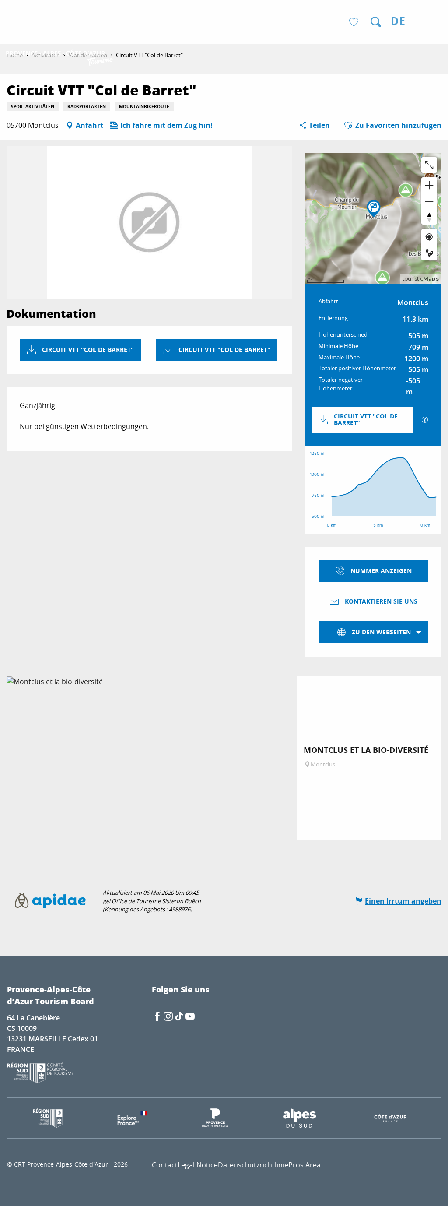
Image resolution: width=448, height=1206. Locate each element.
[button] (376, 22)
